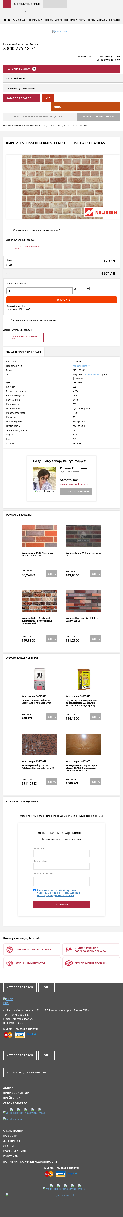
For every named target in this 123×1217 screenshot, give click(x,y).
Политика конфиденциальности (30, 1161)
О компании (35, 20)
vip (48, 98)
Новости (48, 20)
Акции (8, 1088)
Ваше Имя (38, 848)
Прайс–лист (12, 1098)
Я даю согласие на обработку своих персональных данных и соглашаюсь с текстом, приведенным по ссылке (58, 893)
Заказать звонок (78, 491)
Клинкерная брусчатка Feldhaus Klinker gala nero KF (38, 766)
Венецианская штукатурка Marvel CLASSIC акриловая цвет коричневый (81, 768)
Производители (16, 1093)
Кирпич (17, 126)
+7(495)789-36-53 (19, 1014)
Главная (7, 126)
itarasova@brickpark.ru (74, 484)
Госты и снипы (87, 20)
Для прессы (61, 20)
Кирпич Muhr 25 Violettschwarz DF (83, 554)
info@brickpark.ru (22, 1019)
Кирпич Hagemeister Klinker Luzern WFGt (82, 619)
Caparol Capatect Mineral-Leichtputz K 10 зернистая (36, 701)
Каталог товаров (20, 987)
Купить (51, 573)
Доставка (102, 20)
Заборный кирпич (32, 126)
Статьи (73, 20)
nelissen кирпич (81, 365)
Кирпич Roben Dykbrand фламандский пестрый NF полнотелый (37, 621)
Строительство (15, 1103)
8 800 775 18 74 (14, 20)
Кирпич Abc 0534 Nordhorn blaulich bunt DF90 (37, 554)
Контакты (114, 20)
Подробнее (39, 544)
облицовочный (92, 374)
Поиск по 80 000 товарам (98, 116)
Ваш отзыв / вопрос (43, 873)
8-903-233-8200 (69, 480)
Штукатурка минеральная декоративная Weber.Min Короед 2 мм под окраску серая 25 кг (81, 704)
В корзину (64, 299)
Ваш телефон (40, 861)
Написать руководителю (20, 88)
